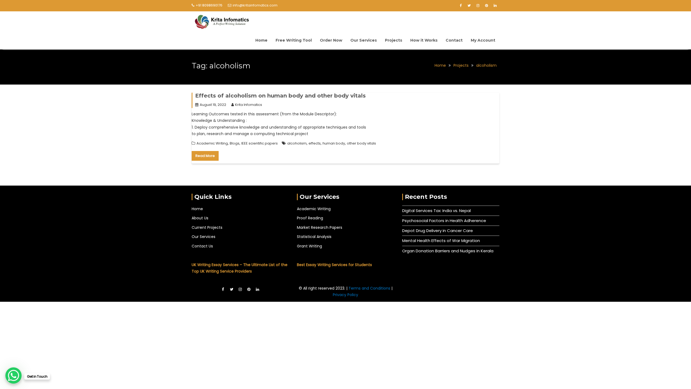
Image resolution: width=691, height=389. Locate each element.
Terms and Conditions (369, 288)
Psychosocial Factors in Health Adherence (444, 220)
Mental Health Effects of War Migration (441, 240)
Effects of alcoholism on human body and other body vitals (280, 95)
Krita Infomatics (248, 104)
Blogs (234, 143)
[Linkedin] (495, 5)
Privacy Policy (345, 294)
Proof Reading (310, 218)
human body (334, 143)
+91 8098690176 (209, 5)
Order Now (331, 40)
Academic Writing (212, 143)
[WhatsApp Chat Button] (13, 375)
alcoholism (297, 143)
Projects (393, 40)
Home (261, 40)
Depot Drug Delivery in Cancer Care (437, 230)
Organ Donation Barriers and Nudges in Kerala (447, 251)
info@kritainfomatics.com (255, 5)
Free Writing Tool (294, 40)
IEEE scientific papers (259, 143)
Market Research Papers (319, 227)
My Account (483, 40)
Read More (205, 155)
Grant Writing (309, 246)
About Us (200, 218)
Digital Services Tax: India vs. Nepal (436, 210)
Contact (454, 40)
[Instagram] (477, 5)
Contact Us (202, 246)
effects (315, 143)
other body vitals (361, 143)
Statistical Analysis (314, 236)
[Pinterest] (486, 5)
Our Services (363, 40)
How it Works (424, 40)
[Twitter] (469, 5)
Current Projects (207, 227)
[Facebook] (460, 5)
